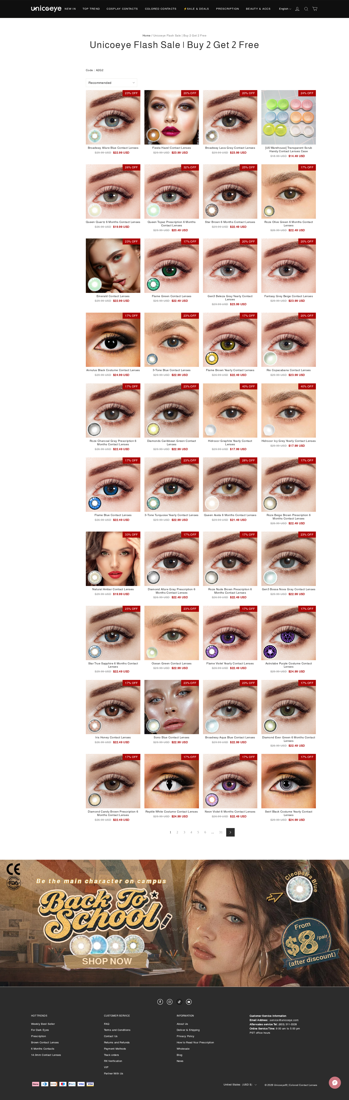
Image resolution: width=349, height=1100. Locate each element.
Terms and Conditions (117, 1029)
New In (70, 8)
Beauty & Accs (258, 8)
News (180, 1061)
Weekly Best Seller (43, 1023)
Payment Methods (115, 1048)
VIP (106, 1067)
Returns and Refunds (117, 1042)
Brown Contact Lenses (45, 1042)
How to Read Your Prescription (195, 1042)
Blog (179, 1054)
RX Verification (113, 1061)
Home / (147, 35)
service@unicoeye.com (284, 1020)
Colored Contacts (161, 8)
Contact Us (111, 1036)
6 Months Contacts (43, 1048)
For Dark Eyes (40, 1029)
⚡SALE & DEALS (196, 8)
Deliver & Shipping (188, 1029)
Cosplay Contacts (122, 8)
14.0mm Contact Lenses (46, 1054)
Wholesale (183, 1048)
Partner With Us (113, 1073)
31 (221, 832)
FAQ (106, 1023)
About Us (182, 1023)
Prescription (227, 8)
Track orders (111, 1054)
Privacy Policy (185, 1036)
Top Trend (91, 8)
